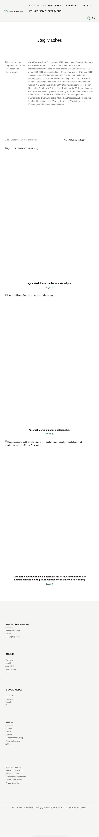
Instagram (9, 699)
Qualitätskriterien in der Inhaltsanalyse (49, 283)
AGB (7, 744)
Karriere (8, 735)
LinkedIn (8, 702)
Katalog (8, 633)
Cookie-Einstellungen (13, 780)
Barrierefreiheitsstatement (15, 777)
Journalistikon (10, 669)
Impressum (9, 728)
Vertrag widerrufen (12, 783)
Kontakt (8, 731)
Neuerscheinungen (12, 630)
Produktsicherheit (12, 773)
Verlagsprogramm (12, 637)
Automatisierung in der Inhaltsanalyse (49, 430)
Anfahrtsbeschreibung (14, 738)
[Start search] (93, 18)
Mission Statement (12, 741)
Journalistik (9, 666)
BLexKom (9, 660)
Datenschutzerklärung (14, 770)
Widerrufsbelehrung (13, 767)
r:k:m (7, 672)
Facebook (9, 696)
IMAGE (8, 663)
